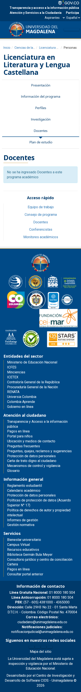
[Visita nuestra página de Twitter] (37, 647)
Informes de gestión (22, 520)
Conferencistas (40, 229)
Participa (72, 12)
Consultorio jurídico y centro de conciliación (39, 559)
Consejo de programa (41, 215)
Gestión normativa (20, 525)
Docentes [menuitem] (41, 131)
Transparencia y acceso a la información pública (44, 7)
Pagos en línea (18, 569)
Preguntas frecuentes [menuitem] (23, 446)
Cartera (12, 564)
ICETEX (12, 377)
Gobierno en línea (20, 407)
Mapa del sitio (40, 652)
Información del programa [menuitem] (40, 96)
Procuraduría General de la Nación (32, 387)
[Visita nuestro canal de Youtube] (49, 647)
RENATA (13, 392)
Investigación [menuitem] (41, 119)
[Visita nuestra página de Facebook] (31, 647)
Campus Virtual (18, 545)
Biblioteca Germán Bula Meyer (29, 555)
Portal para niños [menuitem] (20, 436)
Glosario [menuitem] (13, 471)
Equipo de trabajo (41, 207)
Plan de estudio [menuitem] (40, 142)
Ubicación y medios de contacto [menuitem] (31, 441)
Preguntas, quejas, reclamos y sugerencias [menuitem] (39, 451)
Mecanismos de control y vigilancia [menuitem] (33, 466)
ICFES (11, 367)
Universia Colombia (21, 397)
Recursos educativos (23, 550)
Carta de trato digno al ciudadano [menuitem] (31, 461)
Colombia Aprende (21, 402)
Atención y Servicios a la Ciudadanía (36, 12)
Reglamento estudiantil (24, 486)
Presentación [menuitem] (40, 85)
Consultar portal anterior (25, 574)
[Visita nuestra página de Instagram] (43, 647)
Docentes (40, 222)
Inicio (6, 47)
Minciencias (16, 372)
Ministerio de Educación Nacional (32, 362)
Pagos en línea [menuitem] (18, 431)
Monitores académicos (40, 237)
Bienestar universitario (24, 540)
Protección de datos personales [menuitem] (31, 456)
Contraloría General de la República (33, 382)
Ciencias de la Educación (31, 47)
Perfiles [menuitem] (40, 108)
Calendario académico (23, 490)
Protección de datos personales (31, 495)
